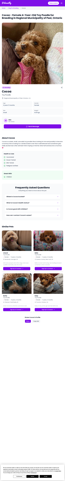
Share (28, 321)
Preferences (19, 476)
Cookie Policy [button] (58, 471)
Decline (32, 476)
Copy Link (36, 321)
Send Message (33, 126)
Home (3, 8)
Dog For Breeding (13, 8)
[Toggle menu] (61, 3)
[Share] (61, 87)
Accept (45, 476)
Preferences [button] (33, 472)
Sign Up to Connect (15, 268)
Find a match (53, 3)
